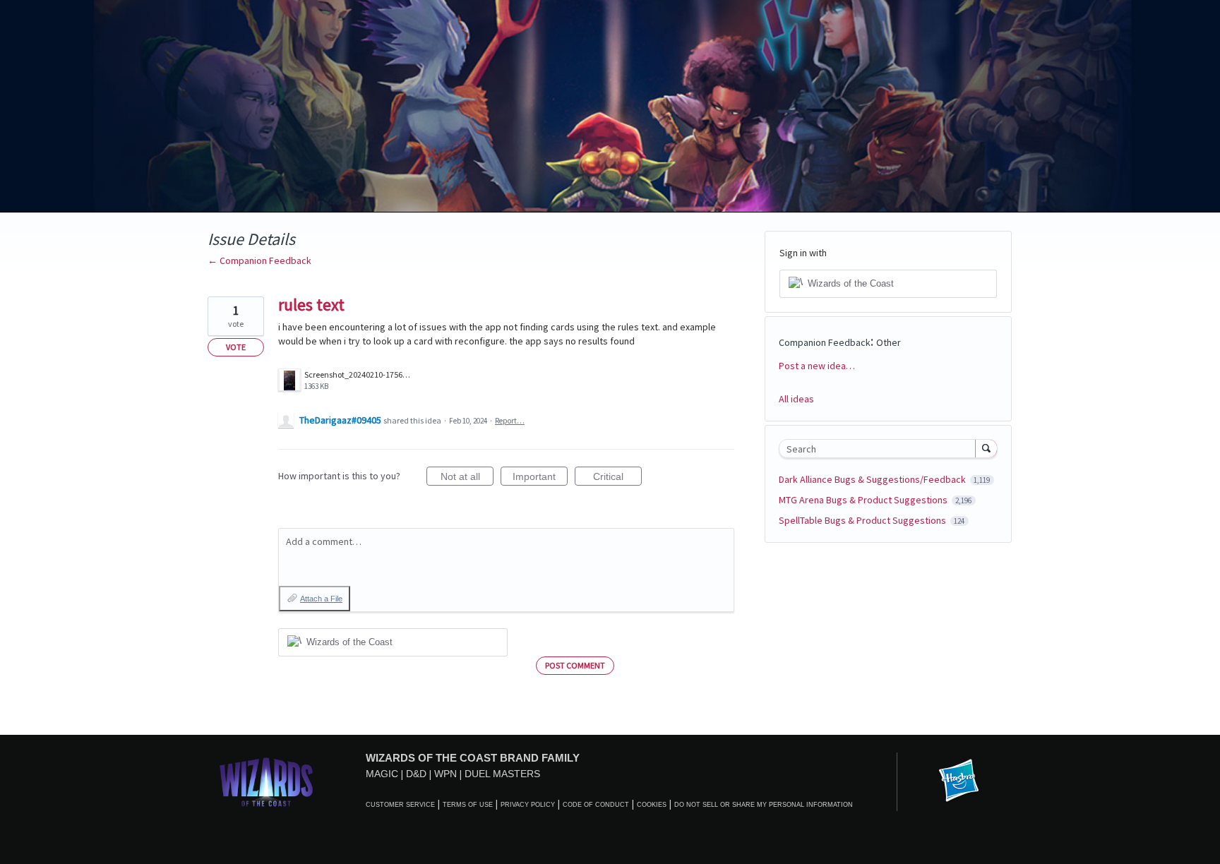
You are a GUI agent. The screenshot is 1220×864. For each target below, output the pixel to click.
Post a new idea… (817, 365)
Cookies (651, 804)
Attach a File (321, 598)
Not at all (467, 478)
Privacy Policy (528, 804)
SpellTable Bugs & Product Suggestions (863, 520)
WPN (445, 773)
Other (888, 342)
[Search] (986, 448)
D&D (416, 773)
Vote (236, 347)
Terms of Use (468, 804)
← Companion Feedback (259, 260)
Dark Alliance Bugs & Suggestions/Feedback (873, 479)
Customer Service (400, 804)
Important (540, 478)
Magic (382, 773)
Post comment (575, 665)
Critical (617, 478)
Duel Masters (502, 773)
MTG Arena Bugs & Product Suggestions (864, 499)
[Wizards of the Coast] (265, 782)
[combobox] (881, 448)
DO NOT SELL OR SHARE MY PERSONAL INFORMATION (763, 804)
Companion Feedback (825, 342)
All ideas (796, 398)
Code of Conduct (596, 804)
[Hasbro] (959, 781)
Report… (510, 421)
